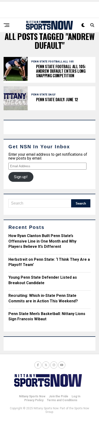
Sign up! (21, 177)
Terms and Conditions (62, 400)
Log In (76, 396)
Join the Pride (58, 396)
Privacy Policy (33, 400)
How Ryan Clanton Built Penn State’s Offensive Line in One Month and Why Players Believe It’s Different (42, 241)
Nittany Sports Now (32, 396)
